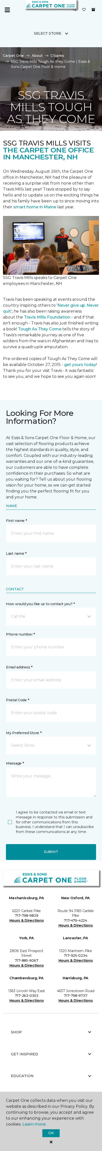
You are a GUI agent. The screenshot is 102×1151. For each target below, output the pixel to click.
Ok (50, 1133)
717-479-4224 (75, 920)
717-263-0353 (26, 995)
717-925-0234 (75, 955)
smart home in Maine (34, 207)
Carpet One (13, 55)
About (37, 55)
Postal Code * (17, 700)
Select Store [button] (47, 33)
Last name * (16, 553)
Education (22, 1076)
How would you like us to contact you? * (40, 604)
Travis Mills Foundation (47, 317)
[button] (74, 9)
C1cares (57, 55)
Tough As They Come (39, 329)
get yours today (80, 364)
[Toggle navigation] (7, 10)
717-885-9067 (26, 960)
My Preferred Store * (23, 733)
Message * (15, 763)
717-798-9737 (75, 995)
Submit (51, 852)
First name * (16, 520)
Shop (16, 1032)
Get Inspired (24, 1054)
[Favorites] (84, 9)
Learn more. (34, 1124)
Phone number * (20, 634)
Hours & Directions (26, 920)
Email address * (19, 667)
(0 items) (93, 9)
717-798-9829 (26, 915)
